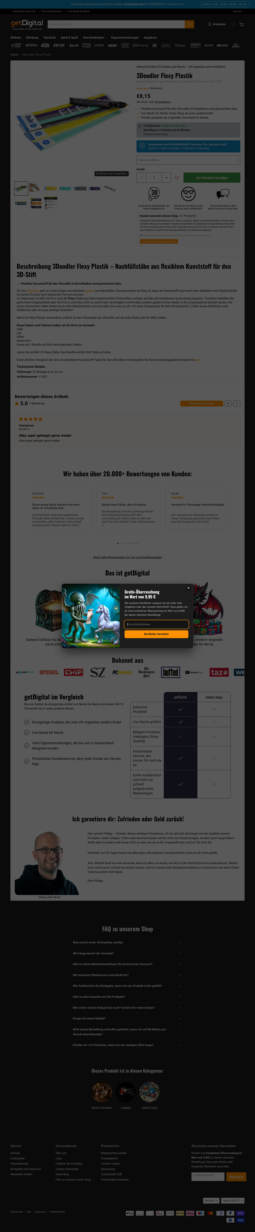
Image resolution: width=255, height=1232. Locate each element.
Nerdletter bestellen (156, 634)
